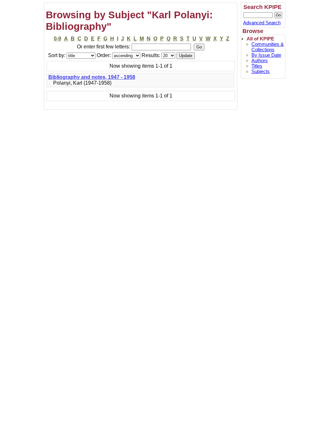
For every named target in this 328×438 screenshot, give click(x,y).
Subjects (260, 71)
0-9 (57, 38)
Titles (256, 66)
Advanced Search (262, 22)
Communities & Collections (267, 46)
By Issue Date (266, 55)
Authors (259, 60)
